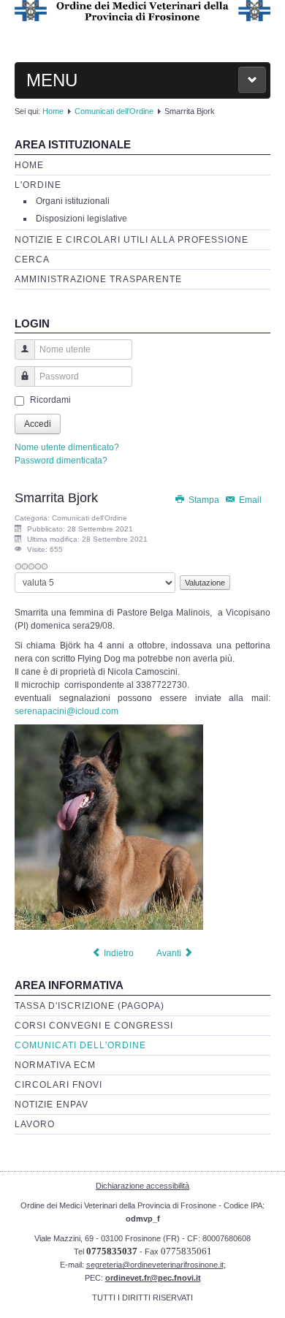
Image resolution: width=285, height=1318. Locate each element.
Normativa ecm (55, 1065)
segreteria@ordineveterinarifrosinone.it (155, 1264)
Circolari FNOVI (58, 1085)
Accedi (37, 424)
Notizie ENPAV (51, 1104)
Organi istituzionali (73, 201)
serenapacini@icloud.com (66, 711)
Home (53, 111)
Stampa (203, 500)
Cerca (32, 259)
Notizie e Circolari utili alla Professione (131, 240)
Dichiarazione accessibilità (142, 1185)
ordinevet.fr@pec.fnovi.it (153, 1277)
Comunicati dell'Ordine (114, 111)
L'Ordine (38, 185)
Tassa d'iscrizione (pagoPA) (89, 1006)
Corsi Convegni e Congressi (94, 1025)
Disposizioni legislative (81, 218)
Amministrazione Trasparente (98, 279)
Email (249, 500)
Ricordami (50, 400)
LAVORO (35, 1124)
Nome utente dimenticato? (67, 447)
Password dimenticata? (61, 460)
